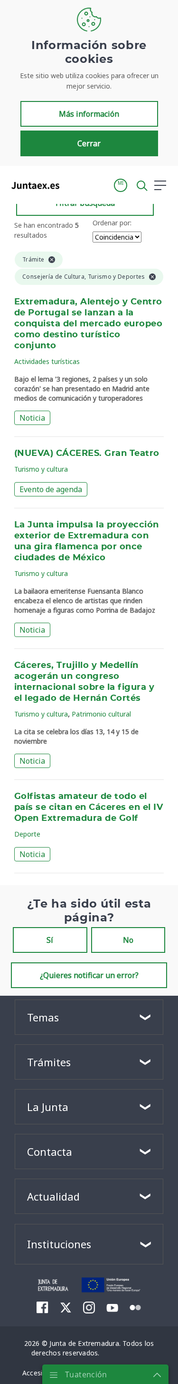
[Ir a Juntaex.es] (32, 185)
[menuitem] (42, 1307)
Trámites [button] (49, 1062)
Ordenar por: (112, 222)
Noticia (32, 418)
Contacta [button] (49, 1151)
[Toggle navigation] (72, 184)
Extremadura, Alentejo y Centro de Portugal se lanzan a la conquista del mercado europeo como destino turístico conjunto (88, 324)
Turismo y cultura (41, 469)
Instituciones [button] (59, 1244)
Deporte (27, 833)
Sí (50, 940)
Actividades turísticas (47, 361)
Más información (89, 114)
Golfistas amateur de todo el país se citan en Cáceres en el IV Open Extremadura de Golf (88, 807)
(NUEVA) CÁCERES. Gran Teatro (86, 453)
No (128, 940)
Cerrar (89, 143)
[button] (120, 185)
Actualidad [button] (53, 1196)
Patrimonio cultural (101, 713)
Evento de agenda (50, 489)
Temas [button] (43, 1017)
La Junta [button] (47, 1107)
